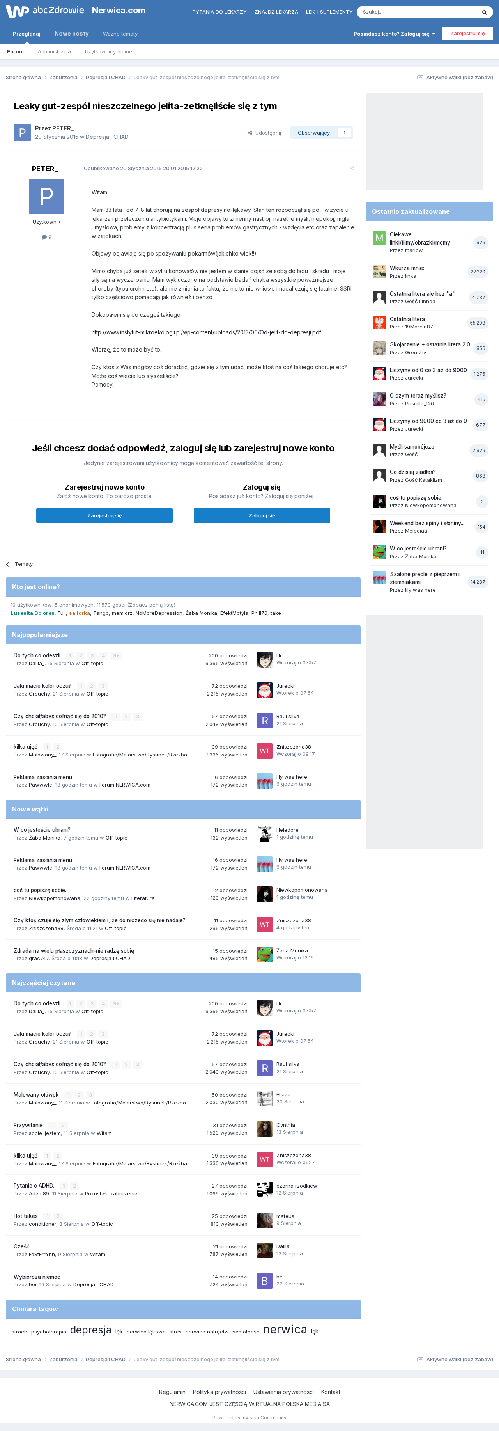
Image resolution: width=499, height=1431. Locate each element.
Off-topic (92, 663)
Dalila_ (36, 663)
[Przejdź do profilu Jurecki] (265, 690)
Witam (104, 1133)
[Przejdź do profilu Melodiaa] (379, 526)
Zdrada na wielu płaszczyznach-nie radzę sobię (74, 951)
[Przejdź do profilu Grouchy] (379, 348)
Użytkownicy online (108, 51)
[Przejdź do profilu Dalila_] (265, 1250)
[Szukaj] (484, 12)
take (276, 613)
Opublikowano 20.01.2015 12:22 (143, 168)
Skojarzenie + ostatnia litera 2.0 (430, 344)
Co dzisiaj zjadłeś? (413, 472)
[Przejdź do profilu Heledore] (265, 834)
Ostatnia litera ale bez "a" (422, 294)
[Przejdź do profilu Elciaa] (265, 1098)
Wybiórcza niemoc (37, 1277)
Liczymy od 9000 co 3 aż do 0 (428, 421)
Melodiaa (416, 530)
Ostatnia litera (407, 319)
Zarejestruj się (467, 33)
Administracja (54, 51)
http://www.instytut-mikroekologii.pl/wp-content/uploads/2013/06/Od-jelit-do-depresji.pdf (206, 332)
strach (19, 1331)
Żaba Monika (201, 613)
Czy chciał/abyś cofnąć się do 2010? (61, 716)
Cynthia (285, 1125)
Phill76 (259, 613)
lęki (315, 1331)
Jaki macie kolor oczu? (43, 686)
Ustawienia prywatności (283, 1391)
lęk (119, 1331)
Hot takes (26, 1216)
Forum (15, 51)
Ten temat (453, 12)
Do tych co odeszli (38, 655)
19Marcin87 (419, 326)
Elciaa (283, 1094)
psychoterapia (48, 1331)
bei (32, 1284)
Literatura (143, 898)
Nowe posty (72, 33)
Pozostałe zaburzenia (111, 1193)
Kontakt (330, 1391)
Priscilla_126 (419, 403)
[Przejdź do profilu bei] (265, 1281)
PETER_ (63, 128)
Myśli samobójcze (412, 447)
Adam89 (39, 1193)
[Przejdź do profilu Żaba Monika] (265, 954)
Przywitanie (29, 1125)
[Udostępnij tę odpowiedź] (352, 168)
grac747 (38, 958)
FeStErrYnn (42, 1254)
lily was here (291, 777)
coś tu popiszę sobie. (40, 890)
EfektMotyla (234, 613)
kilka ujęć (26, 747)
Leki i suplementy (329, 12)
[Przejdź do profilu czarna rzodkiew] (265, 1190)
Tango (101, 613)
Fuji (62, 613)
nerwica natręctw (207, 1331)
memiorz (122, 613)
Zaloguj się (262, 515)
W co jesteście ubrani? (42, 830)
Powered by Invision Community (249, 1417)
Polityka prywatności (219, 1391)
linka (410, 276)
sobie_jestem (45, 1133)
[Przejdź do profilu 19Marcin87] (379, 322)
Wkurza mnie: (407, 268)
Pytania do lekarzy (220, 12)
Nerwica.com (119, 10)
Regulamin (172, 1391)
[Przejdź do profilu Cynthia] (265, 1129)
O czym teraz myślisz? (418, 395)
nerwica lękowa (146, 1331)
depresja (90, 1330)
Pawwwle (40, 784)
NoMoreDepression (159, 613)
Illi (278, 655)
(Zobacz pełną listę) (151, 605)
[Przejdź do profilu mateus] (265, 1220)
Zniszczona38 (293, 747)
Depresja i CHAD (107, 136)
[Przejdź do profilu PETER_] (22, 132)
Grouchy (39, 694)
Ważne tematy (120, 33)
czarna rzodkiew (296, 1185)
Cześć (22, 1246)
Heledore (287, 830)
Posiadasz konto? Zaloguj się (393, 33)
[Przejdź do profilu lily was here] (265, 781)
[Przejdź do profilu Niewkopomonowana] (265, 894)
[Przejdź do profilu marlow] (379, 238)
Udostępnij (266, 133)
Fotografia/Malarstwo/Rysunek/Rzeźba (140, 754)
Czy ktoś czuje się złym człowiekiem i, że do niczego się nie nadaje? (100, 920)
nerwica (285, 1329)
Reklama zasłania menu (43, 777)
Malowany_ (42, 754)
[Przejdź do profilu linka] (379, 271)
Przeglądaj (27, 33)
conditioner (42, 1224)
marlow (414, 250)
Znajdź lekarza (276, 12)
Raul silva (287, 716)
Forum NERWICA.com (124, 784)
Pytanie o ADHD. (35, 1185)
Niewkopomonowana (54, 898)
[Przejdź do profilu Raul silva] (265, 720)
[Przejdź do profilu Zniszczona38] (265, 751)
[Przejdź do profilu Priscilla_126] (379, 399)
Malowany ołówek (37, 1095)
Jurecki (285, 686)
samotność (246, 1331)
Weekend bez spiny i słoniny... (427, 523)
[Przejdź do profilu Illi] (265, 660)
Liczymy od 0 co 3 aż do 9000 (428, 370)
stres (176, 1331)
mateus (285, 1216)
